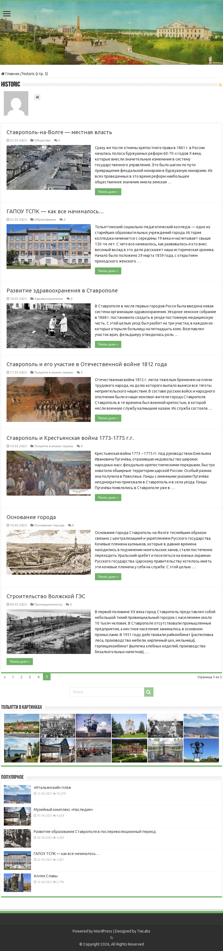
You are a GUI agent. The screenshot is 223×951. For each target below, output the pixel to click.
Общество (42, 140)
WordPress (103, 931)
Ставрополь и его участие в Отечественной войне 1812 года (87, 364)
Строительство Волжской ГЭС (46, 596)
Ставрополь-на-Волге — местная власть (59, 132)
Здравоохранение (48, 298)
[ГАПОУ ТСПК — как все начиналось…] (17, 860)
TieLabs (143, 931)
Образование (45, 219)
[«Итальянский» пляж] (17, 794)
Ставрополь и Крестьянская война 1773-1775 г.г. (70, 438)
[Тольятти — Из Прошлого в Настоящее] (111, 33)
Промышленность (48, 604)
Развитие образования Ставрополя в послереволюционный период (95, 831)
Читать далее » (108, 192)
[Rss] (112, 937)
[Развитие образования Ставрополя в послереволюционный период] (17, 838)
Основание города (31, 517)
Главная (12, 74)
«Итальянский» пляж (52, 787)
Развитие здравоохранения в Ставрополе (62, 290)
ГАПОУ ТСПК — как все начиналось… (55, 211)
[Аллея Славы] (17, 882)
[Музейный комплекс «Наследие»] (17, 816)
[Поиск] (148, 692)
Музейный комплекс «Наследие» (63, 809)
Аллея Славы (46, 876)
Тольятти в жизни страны (53, 372)
